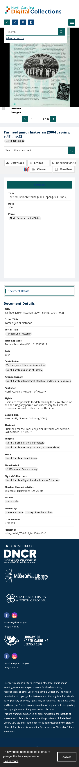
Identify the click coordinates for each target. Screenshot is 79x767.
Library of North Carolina (39, 512)
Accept (66, 756)
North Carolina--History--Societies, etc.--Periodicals (32, 447)
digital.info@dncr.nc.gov (16, 663)
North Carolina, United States (25, 218)
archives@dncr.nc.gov (15, 622)
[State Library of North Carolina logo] (26, 640)
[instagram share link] (14, 615)
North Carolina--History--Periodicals (25, 442)
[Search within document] (71, 150)
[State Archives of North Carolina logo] (26, 598)
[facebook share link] (7, 615)
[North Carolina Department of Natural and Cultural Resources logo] (20, 554)
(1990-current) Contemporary (21, 469)
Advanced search (15, 38)
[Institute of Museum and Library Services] (26, 576)
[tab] (39, 184)
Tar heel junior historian (18, 333)
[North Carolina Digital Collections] (33, 9)
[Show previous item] (25, 119)
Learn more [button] (10, 761)
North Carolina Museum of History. (24, 370)
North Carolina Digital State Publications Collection (32, 480)
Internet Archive (14, 512)
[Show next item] (53, 119)
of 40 (46, 118)
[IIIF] (26, 169)
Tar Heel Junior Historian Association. (25, 365)
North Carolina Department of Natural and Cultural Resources (38, 381)
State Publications (15, 140)
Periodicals (12, 501)
